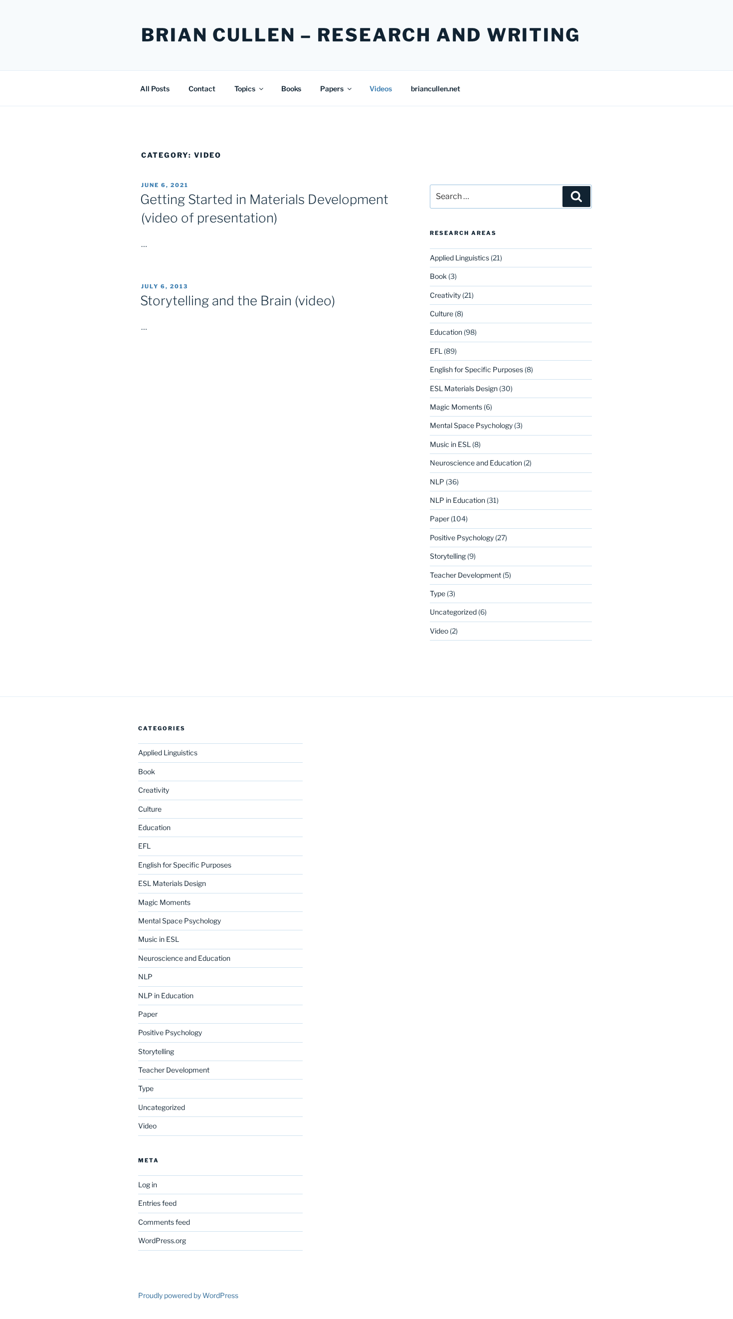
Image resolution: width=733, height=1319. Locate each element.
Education (446, 332)
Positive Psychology (462, 537)
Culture (441, 313)
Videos (380, 88)
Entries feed (157, 1203)
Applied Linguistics (459, 257)
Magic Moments (456, 407)
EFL (436, 351)
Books (291, 88)
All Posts (155, 88)
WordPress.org (162, 1240)
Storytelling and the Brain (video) (237, 300)
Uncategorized (453, 612)
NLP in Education (457, 500)
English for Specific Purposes (476, 369)
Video (439, 631)
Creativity (445, 295)
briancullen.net (435, 88)
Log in (147, 1184)
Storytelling (448, 556)
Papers (332, 88)
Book (438, 276)
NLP (437, 481)
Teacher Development (465, 575)
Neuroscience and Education (476, 462)
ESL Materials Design (464, 388)
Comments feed (164, 1222)
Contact (201, 88)
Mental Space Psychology (471, 425)
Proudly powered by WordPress (188, 1295)
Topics (244, 88)
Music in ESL (450, 444)
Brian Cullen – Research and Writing (360, 35)
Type (437, 593)
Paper (439, 518)
